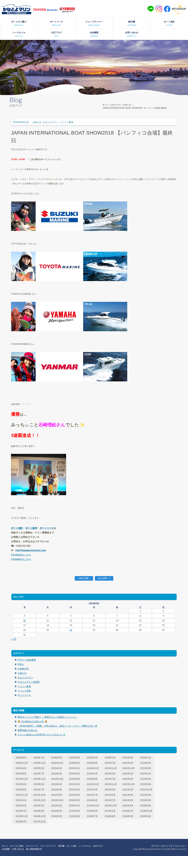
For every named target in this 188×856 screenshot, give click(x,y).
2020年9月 (74, 800)
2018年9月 (56, 816)
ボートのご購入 (17, 846)
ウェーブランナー (48, 846)
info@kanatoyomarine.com (30, 550)
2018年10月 (39, 816)
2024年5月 (74, 773)
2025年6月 (127, 763)
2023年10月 (57, 779)
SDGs (21, 664)
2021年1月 (21, 800)
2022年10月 (128, 784)
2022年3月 (110, 789)
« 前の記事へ (83, 578)
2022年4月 (92, 789)
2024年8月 (21, 773)
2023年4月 (21, 784)
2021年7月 (92, 795)
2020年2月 (56, 805)
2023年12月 (22, 779)
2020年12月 (39, 800)
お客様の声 (23, 668)
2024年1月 (145, 773)
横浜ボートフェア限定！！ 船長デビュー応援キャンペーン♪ (47, 717)
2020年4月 (21, 805)
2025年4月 (21, 768)
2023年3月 (38, 784)
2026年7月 (38, 757)
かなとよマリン (50, 122)
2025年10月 (57, 763)
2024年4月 (92, 773)
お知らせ (127, 105)
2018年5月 (127, 816)
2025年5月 (145, 763)
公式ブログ (116, 105)
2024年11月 (111, 768)
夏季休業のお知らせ (27, 730)
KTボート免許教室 (27, 660)
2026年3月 (110, 757)
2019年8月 (145, 805)
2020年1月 (74, 805)
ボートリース (47, 528)
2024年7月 (38, 773)
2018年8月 (74, 816)
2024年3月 (110, 773)
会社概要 (6, 849)
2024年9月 (145, 768)
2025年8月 (92, 763)
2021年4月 (145, 795)
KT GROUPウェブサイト (179, 9)
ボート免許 (72, 846)
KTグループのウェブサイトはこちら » (169, 846)
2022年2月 (127, 789)
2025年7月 (110, 763)
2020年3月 (38, 805)
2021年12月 (146, 789)
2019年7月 (21, 811)
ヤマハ (67, 10)
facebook (167, 9)
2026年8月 (21, 757)
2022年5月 (74, 789)
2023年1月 (74, 784)
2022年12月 (93, 784)
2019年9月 (127, 805)
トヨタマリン (45, 10)
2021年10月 (39, 795)
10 (24, 620)
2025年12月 (22, 763)
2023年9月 (74, 779)
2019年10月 (111, 805)
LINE (150, 9)
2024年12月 (93, 768)
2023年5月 (145, 779)
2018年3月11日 (21, 122)
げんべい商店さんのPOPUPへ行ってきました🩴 (42, 734)
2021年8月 (74, 795)
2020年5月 (145, 800)
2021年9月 (56, 795)
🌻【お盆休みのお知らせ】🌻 (32, 721)
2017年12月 (39, 821)
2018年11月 (22, 816)
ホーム (105, 105)
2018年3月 (21, 821)
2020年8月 (92, 800)
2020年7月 (110, 800)
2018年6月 (110, 816)
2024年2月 (127, 773)
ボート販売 (31, 528)
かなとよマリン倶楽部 (29, 682)
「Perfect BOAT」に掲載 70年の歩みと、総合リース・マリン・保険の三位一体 (57, 726)
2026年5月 (74, 757)
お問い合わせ (18, 849)
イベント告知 (24, 690)
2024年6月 (56, 773)
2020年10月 (57, 800)
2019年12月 (93, 805)
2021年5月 (127, 795)
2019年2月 (110, 811)
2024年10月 (128, 768)
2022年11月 (111, 784)
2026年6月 (56, 757)
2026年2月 (127, 757)
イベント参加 (66, 122)
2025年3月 (38, 768)
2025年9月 (74, 763)
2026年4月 (92, 757)
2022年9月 (145, 784)
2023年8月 (92, 779)
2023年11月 (39, 779)
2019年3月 (92, 811)
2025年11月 (39, 763)
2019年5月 (56, 811)
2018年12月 (146, 811)
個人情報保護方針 (34, 849)
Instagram (159, 9)
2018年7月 (92, 816)
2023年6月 (127, 779)
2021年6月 (110, 795)
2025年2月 (56, 768)
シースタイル (85, 846)
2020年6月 (127, 800)
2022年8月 (21, 789)
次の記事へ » (104, 578)
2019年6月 (38, 811)
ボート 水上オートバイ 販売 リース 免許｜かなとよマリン (16, 9)
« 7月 (13, 639)
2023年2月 (56, 784)
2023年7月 (110, 779)
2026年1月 (145, 757)
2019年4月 (74, 811)
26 (71, 630)
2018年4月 (145, 816)
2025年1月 (74, 768)
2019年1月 (127, 811)
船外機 (61, 846)
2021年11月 (22, 795)
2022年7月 (38, 789)
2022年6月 (56, 789)
